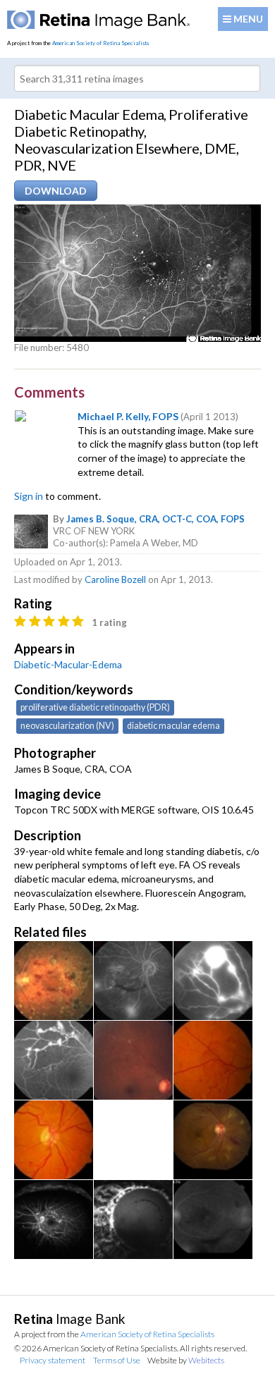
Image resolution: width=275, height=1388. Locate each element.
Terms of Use (116, 1360)
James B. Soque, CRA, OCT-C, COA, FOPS (155, 518)
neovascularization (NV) (67, 725)
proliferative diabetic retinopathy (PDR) (95, 707)
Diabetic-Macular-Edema (68, 664)
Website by (185, 1360)
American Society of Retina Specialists (100, 43)
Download (56, 191)
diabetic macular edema (173, 725)
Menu (247, 19)
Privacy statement (52, 1360)
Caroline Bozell (115, 579)
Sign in (28, 496)
